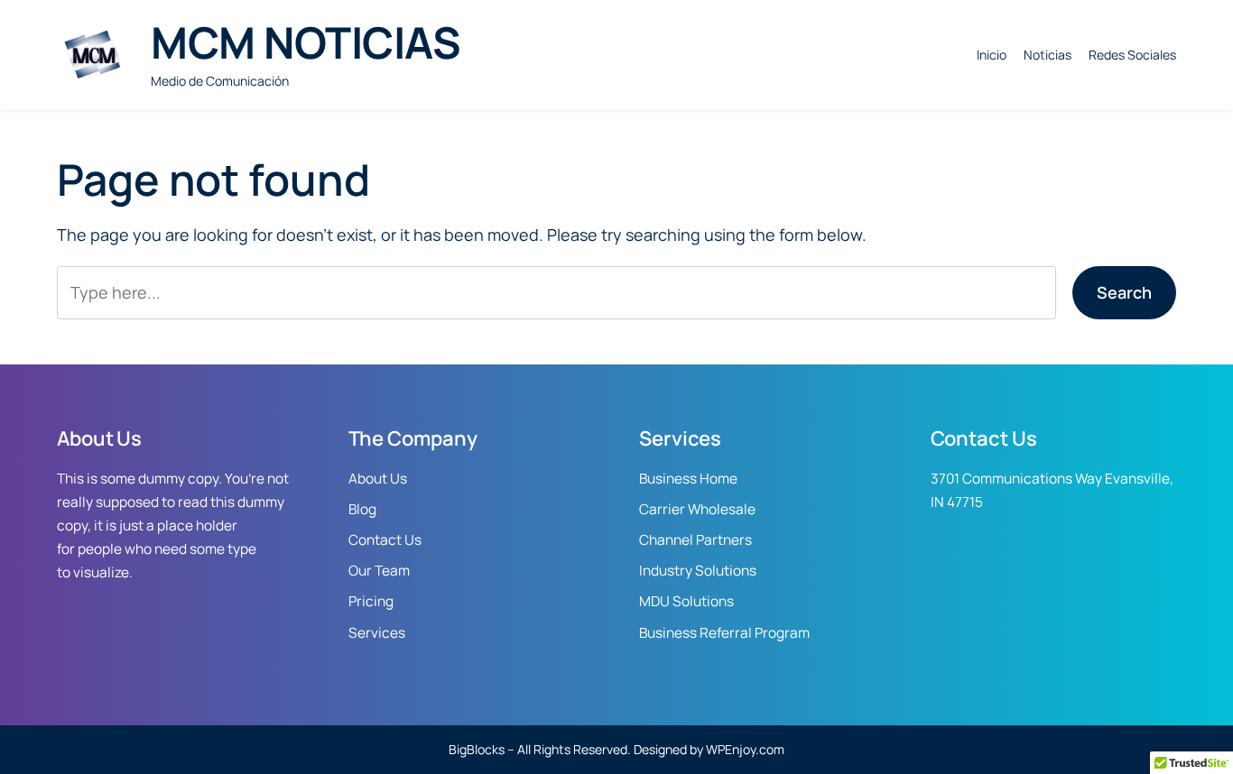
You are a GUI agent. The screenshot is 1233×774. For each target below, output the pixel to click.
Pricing (371, 601)
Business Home (688, 478)
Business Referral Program (724, 632)
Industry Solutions (697, 570)
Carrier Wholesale (697, 509)
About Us (377, 478)
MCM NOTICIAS (305, 42)
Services (376, 632)
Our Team (379, 570)
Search (1124, 292)
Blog (362, 509)
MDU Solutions (686, 601)
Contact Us (385, 539)
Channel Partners (695, 539)
